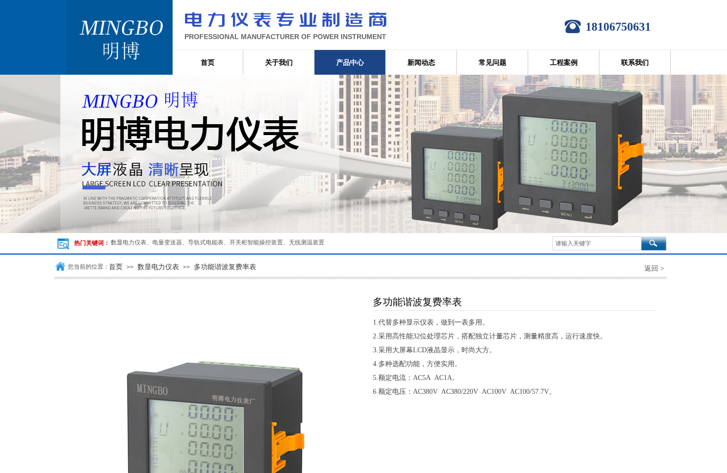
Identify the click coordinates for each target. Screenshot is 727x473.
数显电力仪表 (158, 267)
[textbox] (596, 243)
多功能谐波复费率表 (225, 267)
